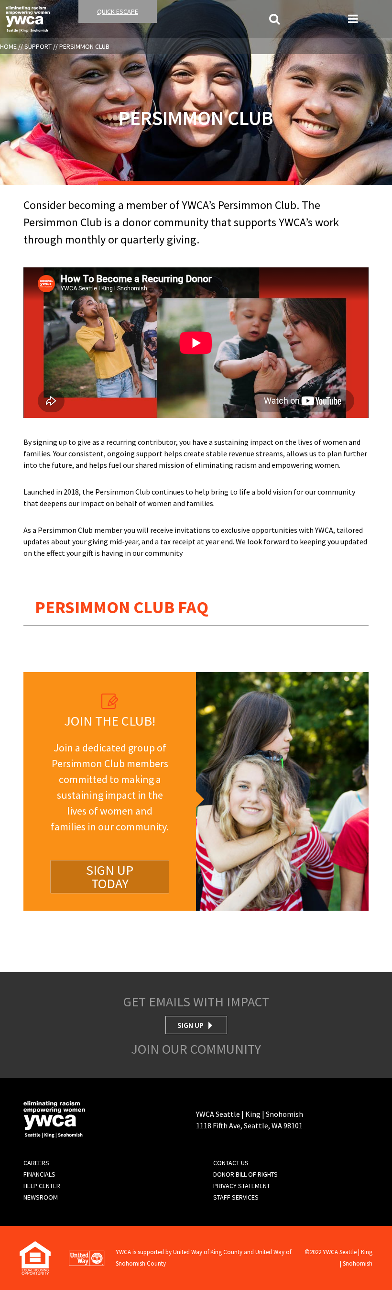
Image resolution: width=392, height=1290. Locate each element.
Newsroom (40, 1197)
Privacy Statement (241, 1185)
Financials (39, 1174)
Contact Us (231, 1162)
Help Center (41, 1185)
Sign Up (190, 1025)
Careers (36, 1162)
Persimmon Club (84, 46)
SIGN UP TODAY (109, 876)
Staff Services (236, 1197)
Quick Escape (117, 11)
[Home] (28, 18)
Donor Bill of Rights (245, 1174)
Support (38, 46)
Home (8, 46)
